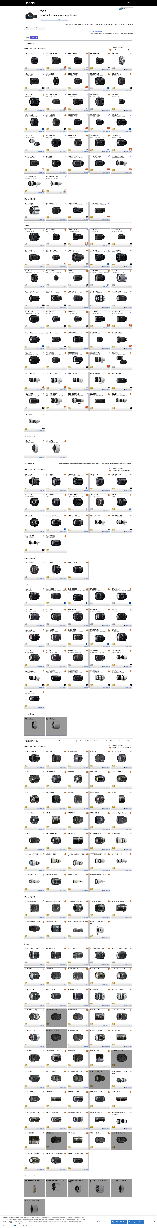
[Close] (154, 1222)
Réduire (33, 37)
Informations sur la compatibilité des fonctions (54, 20)
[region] (78, 1222)
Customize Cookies (102, 1222)
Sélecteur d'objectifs (96, 32)
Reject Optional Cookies (119, 1222)
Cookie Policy (14, 1226)
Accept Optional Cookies (136, 1222)
